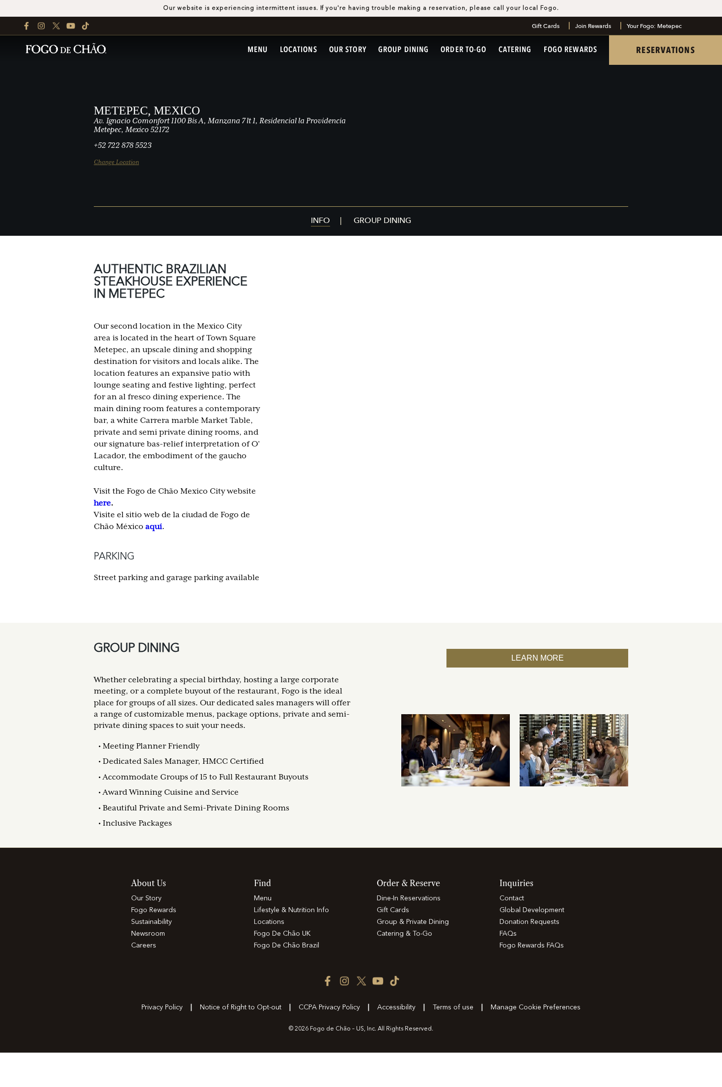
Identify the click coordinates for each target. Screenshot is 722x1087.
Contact (512, 898)
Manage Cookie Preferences (536, 1007)
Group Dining (403, 50)
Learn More (537, 658)
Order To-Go (463, 50)
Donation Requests (529, 922)
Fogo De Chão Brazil (286, 945)
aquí (153, 526)
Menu (258, 50)
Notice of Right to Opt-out (240, 1007)
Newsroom (148, 933)
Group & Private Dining (413, 922)
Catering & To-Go (404, 933)
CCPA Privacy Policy (329, 1007)
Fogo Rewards (570, 50)
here (102, 503)
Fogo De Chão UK (282, 933)
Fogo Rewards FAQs (532, 945)
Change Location (116, 162)
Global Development (532, 910)
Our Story (347, 50)
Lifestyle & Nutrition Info (291, 910)
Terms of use (453, 1007)
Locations (298, 50)
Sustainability (151, 922)
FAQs (508, 933)
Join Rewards (593, 26)
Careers (143, 945)
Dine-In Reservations (409, 898)
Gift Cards (545, 26)
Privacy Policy (162, 1007)
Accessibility (396, 1007)
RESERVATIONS (665, 50)
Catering (515, 50)
